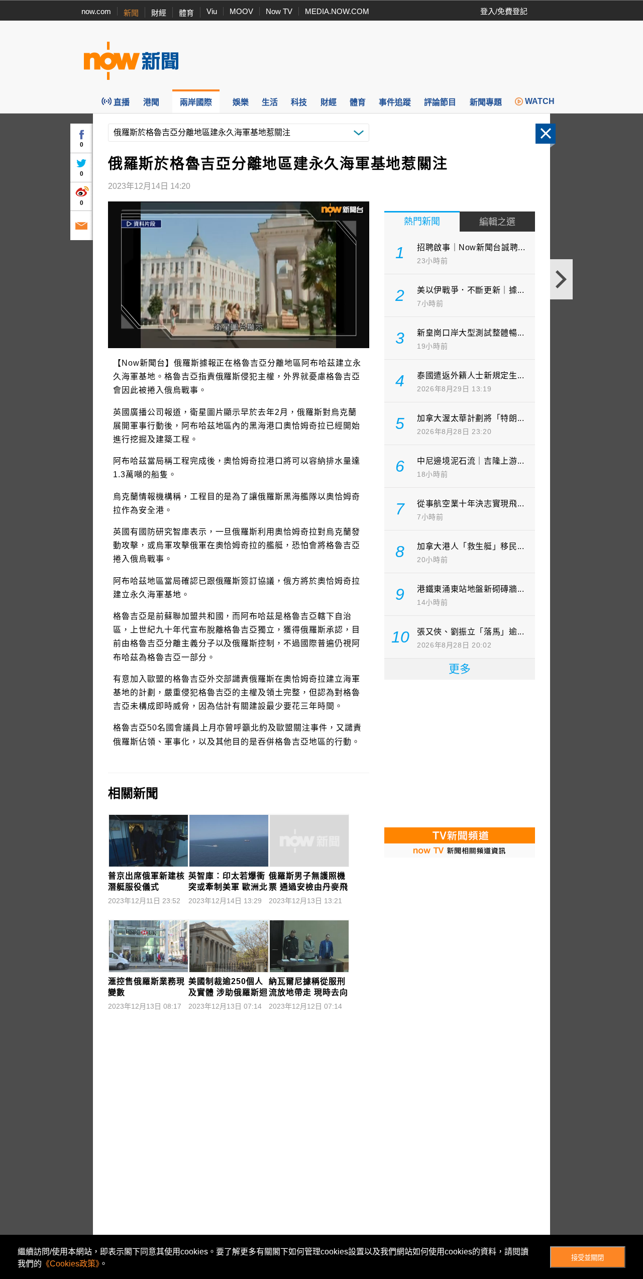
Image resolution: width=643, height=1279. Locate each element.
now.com (96, 11)
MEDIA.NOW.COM (337, 11)
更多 (460, 669)
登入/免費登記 (503, 11)
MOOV (241, 11)
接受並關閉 (587, 1257)
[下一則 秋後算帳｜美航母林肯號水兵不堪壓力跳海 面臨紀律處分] (561, 279)
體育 (186, 13)
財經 (158, 13)
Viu (211, 11)
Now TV (279, 11)
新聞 (131, 13)
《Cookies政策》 (70, 1263)
